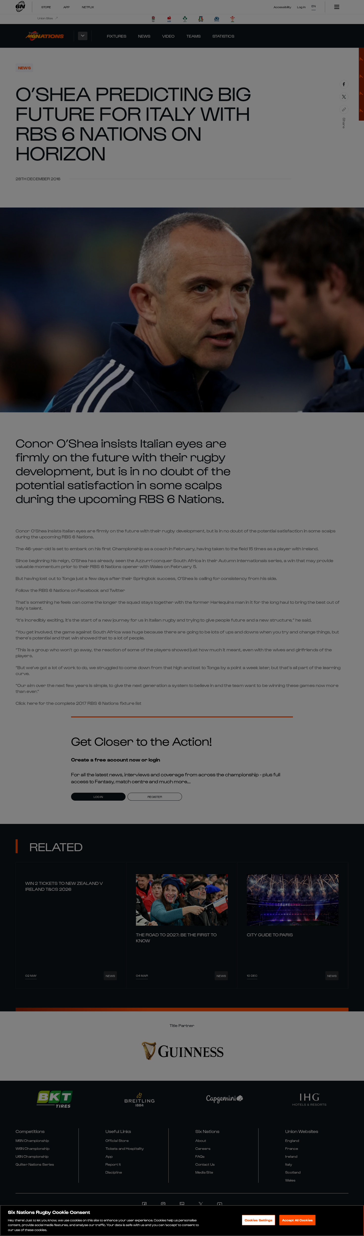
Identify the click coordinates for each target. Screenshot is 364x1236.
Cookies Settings (258, 1220)
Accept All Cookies (297, 1220)
